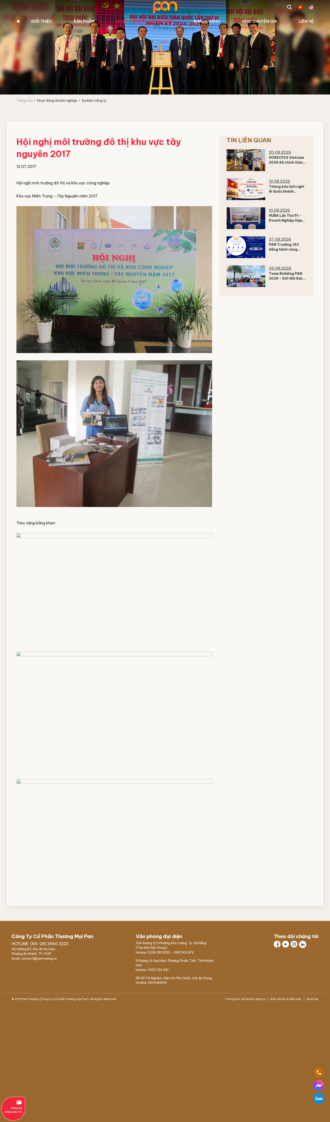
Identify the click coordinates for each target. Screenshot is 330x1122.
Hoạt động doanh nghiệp (144, 21)
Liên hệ (306, 21)
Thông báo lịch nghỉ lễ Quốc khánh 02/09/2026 (286, 191)
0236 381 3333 (159, 952)
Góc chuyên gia (259, 21)
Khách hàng (207, 21)
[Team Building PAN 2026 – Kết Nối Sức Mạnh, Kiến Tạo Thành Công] (246, 276)
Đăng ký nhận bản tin (13, 1107)
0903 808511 (157, 982)
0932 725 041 (158, 970)
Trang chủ (18, 21)
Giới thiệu (41, 21)
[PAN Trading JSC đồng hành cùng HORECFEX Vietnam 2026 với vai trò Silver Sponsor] (246, 247)
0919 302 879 (184, 952)
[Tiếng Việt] (300, 7)
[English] (311, 7)
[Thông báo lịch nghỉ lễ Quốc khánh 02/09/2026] (246, 189)
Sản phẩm (83, 21)
